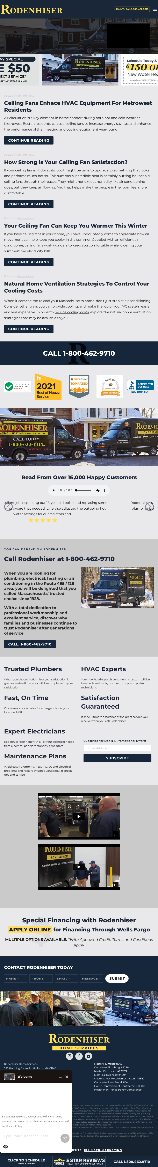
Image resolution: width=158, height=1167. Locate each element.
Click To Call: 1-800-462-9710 (132, 9)
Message (91, 978)
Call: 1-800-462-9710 (30, 644)
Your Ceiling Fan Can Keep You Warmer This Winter (75, 225)
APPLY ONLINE (30, 929)
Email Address (98, 748)
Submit (117, 978)
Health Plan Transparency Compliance (118, 1089)
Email (63, 978)
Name (12, 978)
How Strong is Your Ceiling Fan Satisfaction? (66, 162)
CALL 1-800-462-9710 (79, 353)
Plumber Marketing (103, 1150)
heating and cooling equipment (71, 129)
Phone (37, 978)
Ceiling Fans (25, 95)
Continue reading (28, 140)
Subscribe (117, 758)
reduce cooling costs (72, 312)
